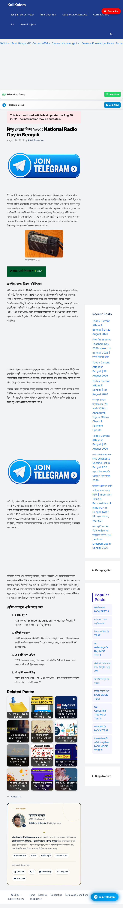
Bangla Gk (15, 796)
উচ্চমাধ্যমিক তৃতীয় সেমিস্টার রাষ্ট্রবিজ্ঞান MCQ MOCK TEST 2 (101, 744)
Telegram (64, 871)
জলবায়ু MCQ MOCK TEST (101, 728)
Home (32, 894)
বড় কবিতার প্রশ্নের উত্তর (101, 681)
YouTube (21, 878)
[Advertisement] (61, 69)
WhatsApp (46, 871)
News (110, 43)
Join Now (114, 94)
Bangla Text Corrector (22, 14)
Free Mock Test (48, 14)
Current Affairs (101, 14)
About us (43, 894)
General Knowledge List (66, 43)
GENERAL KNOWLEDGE (74, 14)
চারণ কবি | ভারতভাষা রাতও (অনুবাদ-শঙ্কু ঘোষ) (102, 667)
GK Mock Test (8, 43)
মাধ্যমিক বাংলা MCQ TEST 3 (101, 609)
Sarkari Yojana (28, 24)
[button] (111, 34)
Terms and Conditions (76, 894)
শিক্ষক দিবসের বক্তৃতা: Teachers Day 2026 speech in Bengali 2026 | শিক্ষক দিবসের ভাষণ (101, 348)
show (39, 271)
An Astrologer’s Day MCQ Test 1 (101, 649)
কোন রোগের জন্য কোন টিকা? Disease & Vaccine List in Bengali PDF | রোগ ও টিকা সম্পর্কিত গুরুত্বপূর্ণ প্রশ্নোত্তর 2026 (101, 467)
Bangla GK (24, 43)
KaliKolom (17, 5)
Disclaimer (36, 898)
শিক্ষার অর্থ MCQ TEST (101, 633)
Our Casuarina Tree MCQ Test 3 (100, 712)
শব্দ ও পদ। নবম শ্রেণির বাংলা (100, 621)
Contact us (56, 894)
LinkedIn (20, 871)
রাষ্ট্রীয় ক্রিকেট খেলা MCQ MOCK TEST (101, 694)
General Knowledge (94, 43)
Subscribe (113, 11)
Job (12, 24)
